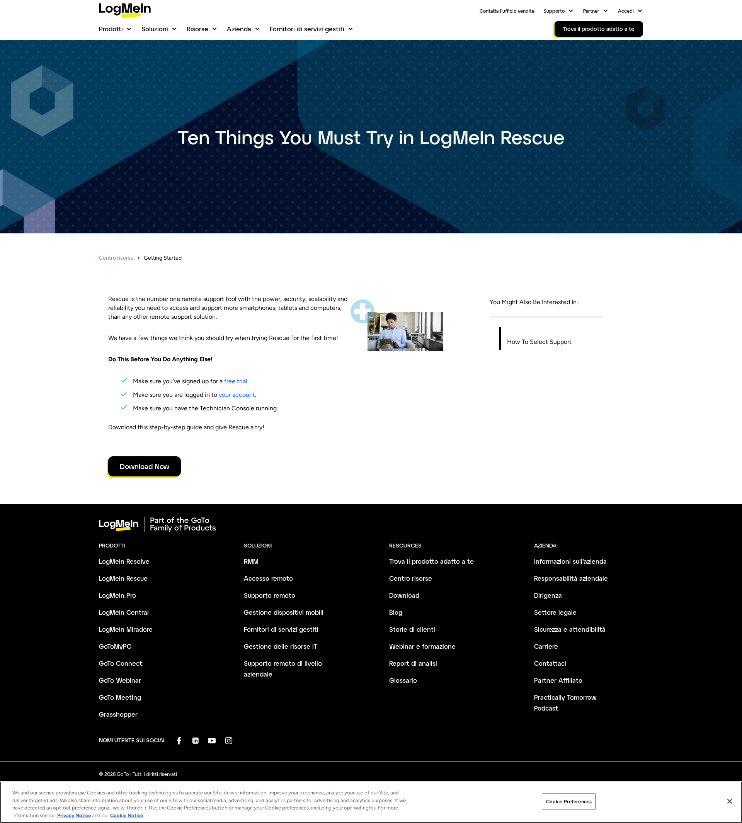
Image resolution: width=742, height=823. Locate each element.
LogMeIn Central (124, 612)
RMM (251, 561)
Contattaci (550, 663)
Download (404, 595)
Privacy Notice (74, 815)
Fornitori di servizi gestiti (307, 28)
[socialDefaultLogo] (179, 740)
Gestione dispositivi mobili (283, 612)
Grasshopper (118, 714)
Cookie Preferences (569, 801)
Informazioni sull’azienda (570, 561)
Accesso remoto (268, 578)
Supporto (554, 11)
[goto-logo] (371, 524)
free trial (235, 381)
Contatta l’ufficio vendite (507, 11)
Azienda (239, 28)
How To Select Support (539, 341)
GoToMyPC (115, 646)
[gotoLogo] (125, 10)
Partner (591, 11)
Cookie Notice (126, 815)
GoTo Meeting (120, 697)
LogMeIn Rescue (123, 578)
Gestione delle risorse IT (280, 646)
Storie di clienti (412, 629)
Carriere (546, 646)
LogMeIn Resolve (124, 561)
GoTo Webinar (120, 680)
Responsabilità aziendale (571, 578)
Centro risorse (116, 258)
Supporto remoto (269, 595)
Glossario (403, 680)
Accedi (626, 11)
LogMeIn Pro (117, 595)
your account (237, 394)
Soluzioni (154, 28)
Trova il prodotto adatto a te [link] (599, 29)
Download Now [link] (144, 466)
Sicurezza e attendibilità (570, 629)
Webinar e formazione (422, 646)
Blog (395, 612)
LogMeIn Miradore (126, 629)
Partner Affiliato (558, 680)
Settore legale (555, 612)
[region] (371, 802)
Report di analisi (413, 663)
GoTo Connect (120, 663)
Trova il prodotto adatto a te (431, 561)
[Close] (729, 801)
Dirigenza (548, 595)
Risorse (197, 28)
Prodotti (111, 28)
